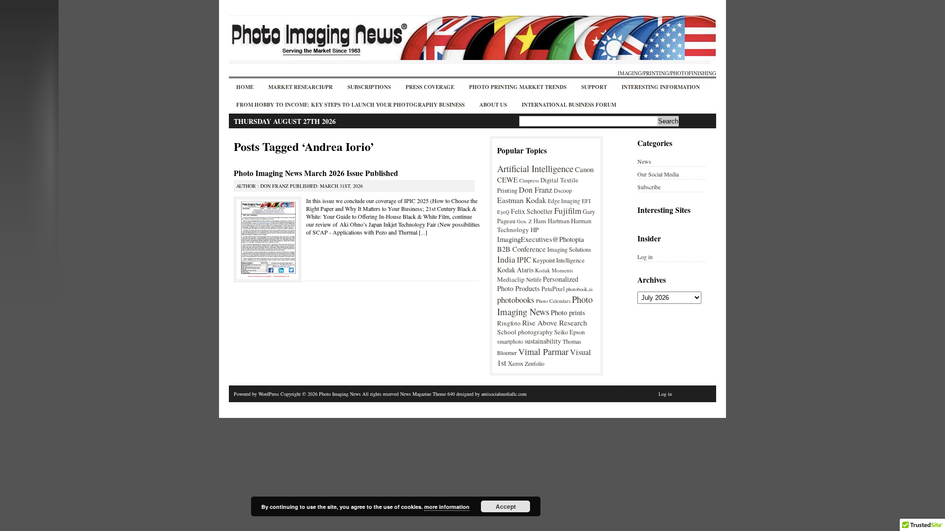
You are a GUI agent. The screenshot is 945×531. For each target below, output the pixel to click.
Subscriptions (369, 87)
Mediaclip (511, 279)
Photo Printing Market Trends (518, 87)
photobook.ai (579, 289)
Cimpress (529, 180)
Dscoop (563, 190)
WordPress (268, 393)
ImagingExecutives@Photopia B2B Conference (540, 244)
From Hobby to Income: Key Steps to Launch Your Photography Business (350, 105)
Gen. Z (524, 221)
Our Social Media (658, 174)
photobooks (516, 299)
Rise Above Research (554, 322)
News (644, 161)
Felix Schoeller (532, 211)
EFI (586, 201)
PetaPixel (553, 289)
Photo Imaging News (545, 305)
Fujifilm (567, 210)
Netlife (533, 279)
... (423, 232)
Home (244, 87)
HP (534, 229)
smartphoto (510, 341)
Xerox (515, 363)
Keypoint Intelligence (559, 260)
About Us (493, 105)
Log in (645, 257)
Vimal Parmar (543, 351)
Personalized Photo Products (537, 283)
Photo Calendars (553, 300)
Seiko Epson (569, 332)
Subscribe (649, 187)
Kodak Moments (554, 270)
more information (447, 506)
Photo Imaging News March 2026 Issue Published (316, 173)
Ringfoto (509, 323)
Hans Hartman (551, 221)
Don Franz (535, 189)
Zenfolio (534, 363)
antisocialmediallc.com (504, 393)
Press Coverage (430, 87)
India (506, 259)
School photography (525, 331)
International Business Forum (569, 105)
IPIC (524, 260)
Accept (506, 506)
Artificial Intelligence (535, 168)
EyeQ (503, 211)
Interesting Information (661, 87)
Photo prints (568, 312)
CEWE (507, 179)
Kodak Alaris (515, 269)
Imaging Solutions (569, 249)
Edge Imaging (564, 201)
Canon (584, 169)
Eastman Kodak (521, 200)
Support (594, 87)
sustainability (543, 341)
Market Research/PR (300, 87)
